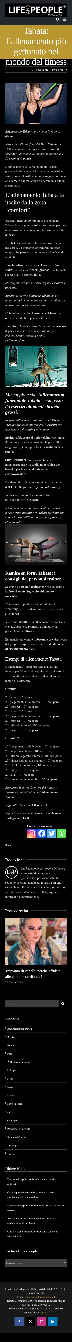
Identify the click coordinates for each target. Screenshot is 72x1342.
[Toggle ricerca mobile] (58, 19)
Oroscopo (12, 1109)
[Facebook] (41, 822)
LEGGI (44, 1301)
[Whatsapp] (61, 822)
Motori (10, 1076)
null (9, 1101)
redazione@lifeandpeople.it (40, 1285)
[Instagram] (32, 822)
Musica (10, 1084)
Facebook (52, 802)
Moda (10, 1067)
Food (9, 1043)
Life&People (40, 794)
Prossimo (58, 69)
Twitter (27, 807)
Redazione (15, 848)
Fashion (11, 1034)
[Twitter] (51, 822)
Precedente (41, 69)
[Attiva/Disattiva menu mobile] (65, 19)
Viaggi (10, 1143)
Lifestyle (11, 1059)
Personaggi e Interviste (18, 1118)
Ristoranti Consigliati (20, 1051)
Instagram (12, 807)
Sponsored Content (16, 1126)
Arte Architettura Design (19, 1017)
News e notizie (14, 1093)
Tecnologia (12, 1134)
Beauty (9, 834)
